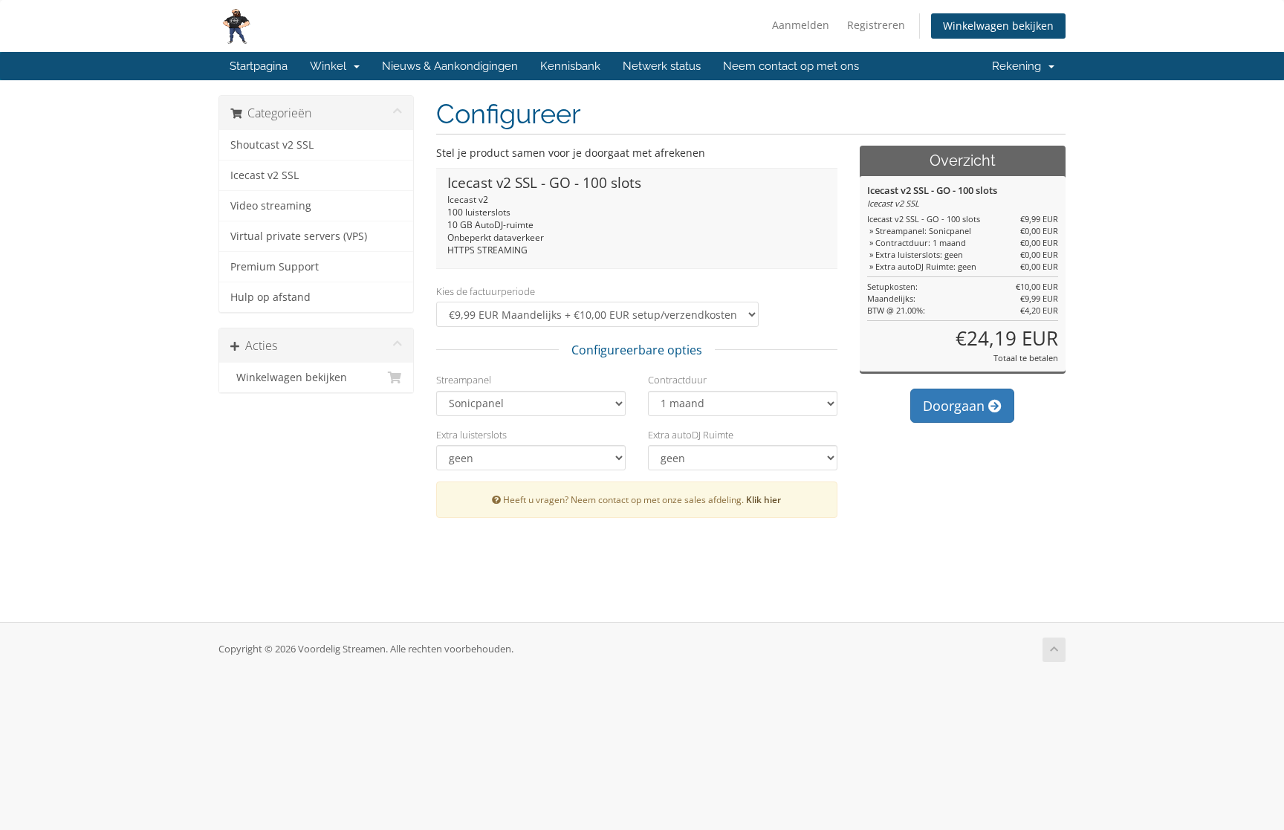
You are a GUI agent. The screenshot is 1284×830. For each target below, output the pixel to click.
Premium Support (274, 266)
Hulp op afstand (270, 297)
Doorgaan (955, 406)
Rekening (1019, 66)
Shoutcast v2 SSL (272, 145)
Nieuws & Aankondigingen (450, 66)
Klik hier (763, 499)
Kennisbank (570, 66)
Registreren (876, 25)
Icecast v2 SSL (264, 175)
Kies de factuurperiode (485, 291)
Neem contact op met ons (791, 66)
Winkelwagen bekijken (998, 26)
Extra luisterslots (471, 434)
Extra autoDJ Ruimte (690, 434)
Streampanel (463, 379)
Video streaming (270, 206)
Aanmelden (800, 25)
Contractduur (677, 379)
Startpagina (259, 66)
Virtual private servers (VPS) (298, 236)
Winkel (331, 66)
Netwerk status (662, 66)
